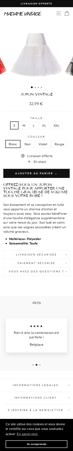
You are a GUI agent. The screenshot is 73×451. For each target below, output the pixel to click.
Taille (36, 118)
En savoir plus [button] (27, 434)
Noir (28, 144)
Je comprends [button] (37, 444)
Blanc (13, 144)
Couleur (36, 136)
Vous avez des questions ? (36, 271)
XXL (57, 125)
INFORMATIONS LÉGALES (35, 385)
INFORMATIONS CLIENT (35, 397)
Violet (43, 144)
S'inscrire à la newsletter (35, 410)
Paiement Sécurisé (36, 263)
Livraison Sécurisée (36, 254)
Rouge (59, 144)
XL (44, 125)
